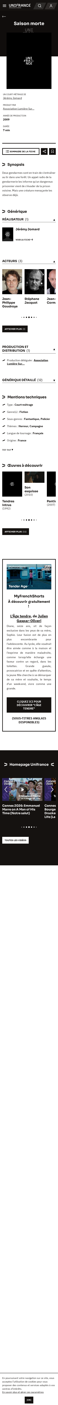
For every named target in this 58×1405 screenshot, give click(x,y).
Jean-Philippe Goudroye (10, 302)
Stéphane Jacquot (32, 301)
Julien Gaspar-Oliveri (32, 618)
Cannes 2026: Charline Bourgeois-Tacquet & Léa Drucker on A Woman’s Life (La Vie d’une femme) (21, 811)
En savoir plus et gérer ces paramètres (23, 1392)
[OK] (29, 1400)
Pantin (52, 501)
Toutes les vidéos (15, 840)
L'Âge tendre (20, 616)
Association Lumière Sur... (18, 108)
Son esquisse (31, 489)
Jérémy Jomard (12, 98)
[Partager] (44, 151)
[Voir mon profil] (51, 6)
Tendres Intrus (8, 503)
